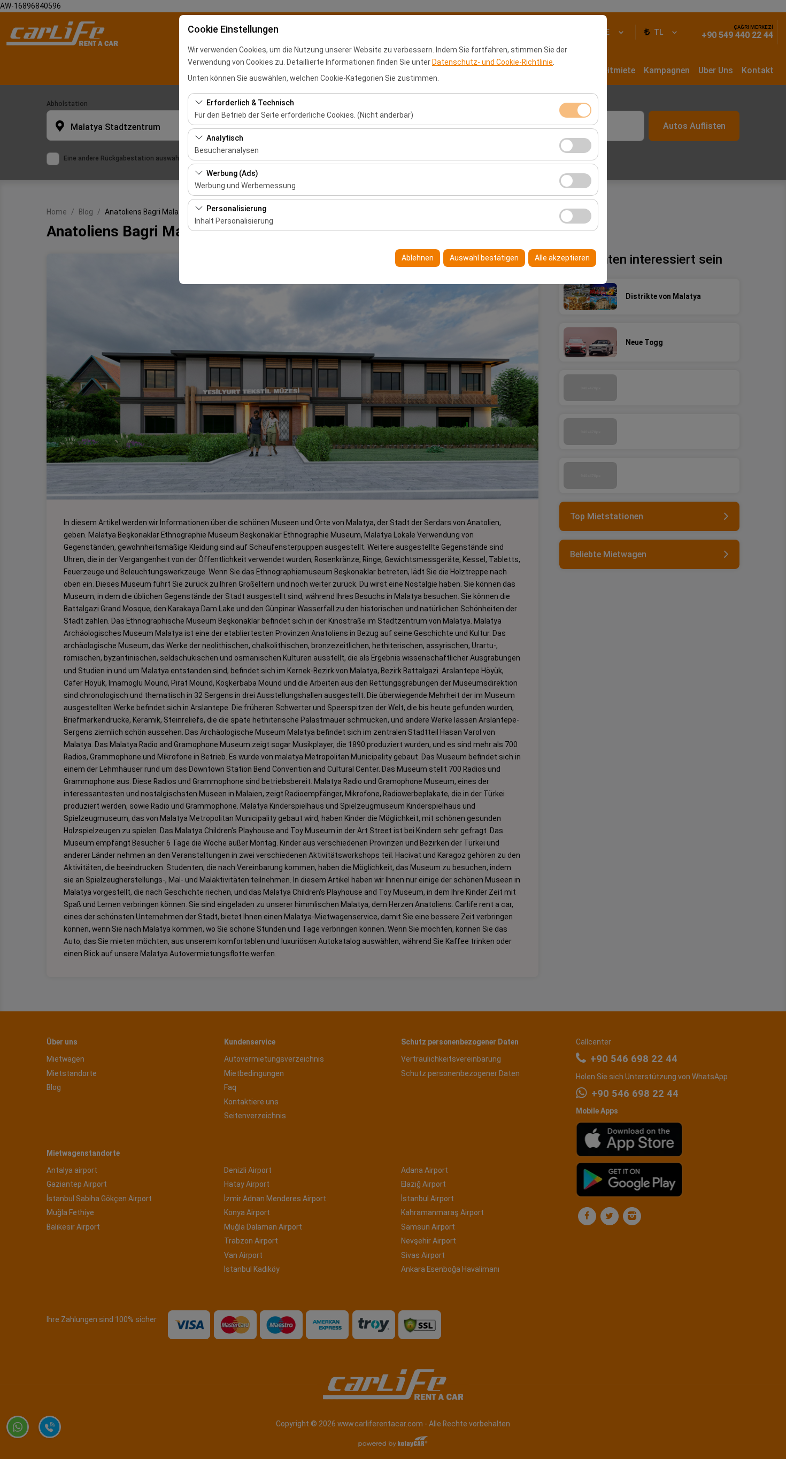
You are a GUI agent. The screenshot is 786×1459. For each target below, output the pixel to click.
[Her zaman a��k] (575, 109)
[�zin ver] (575, 144)
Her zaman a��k (575, 110)
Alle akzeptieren (562, 258)
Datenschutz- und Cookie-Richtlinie (492, 62)
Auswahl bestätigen (484, 258)
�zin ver (575, 145)
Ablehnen (418, 258)
